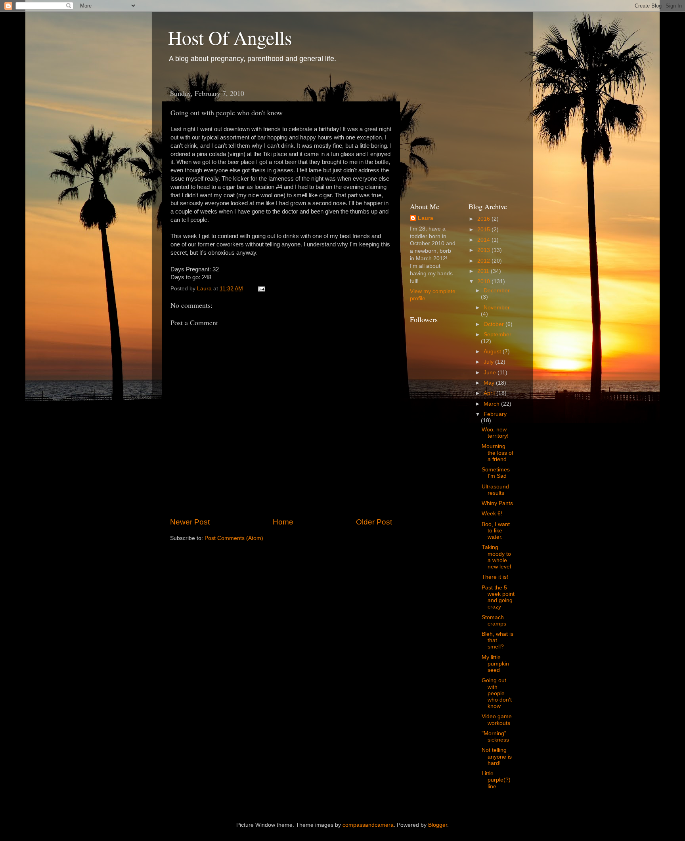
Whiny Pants (497, 503)
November (497, 308)
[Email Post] (261, 289)
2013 (484, 250)
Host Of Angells (230, 37)
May (490, 383)
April (490, 393)
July (489, 362)
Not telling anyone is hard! (497, 756)
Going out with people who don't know (497, 693)
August (493, 352)
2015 (484, 230)
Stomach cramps (494, 620)
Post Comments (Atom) (234, 538)
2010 (484, 281)
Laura (425, 218)
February (495, 414)
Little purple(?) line (496, 779)
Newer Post (190, 522)
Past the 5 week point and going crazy (498, 597)
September (497, 335)
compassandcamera (368, 825)
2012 (484, 261)
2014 (484, 240)
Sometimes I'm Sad (496, 473)
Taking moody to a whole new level (496, 557)
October (494, 324)
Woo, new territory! (495, 433)
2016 (484, 219)
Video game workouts (497, 719)
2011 (484, 271)
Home (283, 522)
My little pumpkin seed (495, 663)
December (497, 291)
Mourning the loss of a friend (497, 452)
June (490, 373)
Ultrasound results (495, 490)
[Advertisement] (469, 134)
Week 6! (492, 514)
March (492, 404)
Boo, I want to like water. (496, 530)
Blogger (437, 825)
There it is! (495, 577)
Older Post (374, 522)
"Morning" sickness (495, 736)
